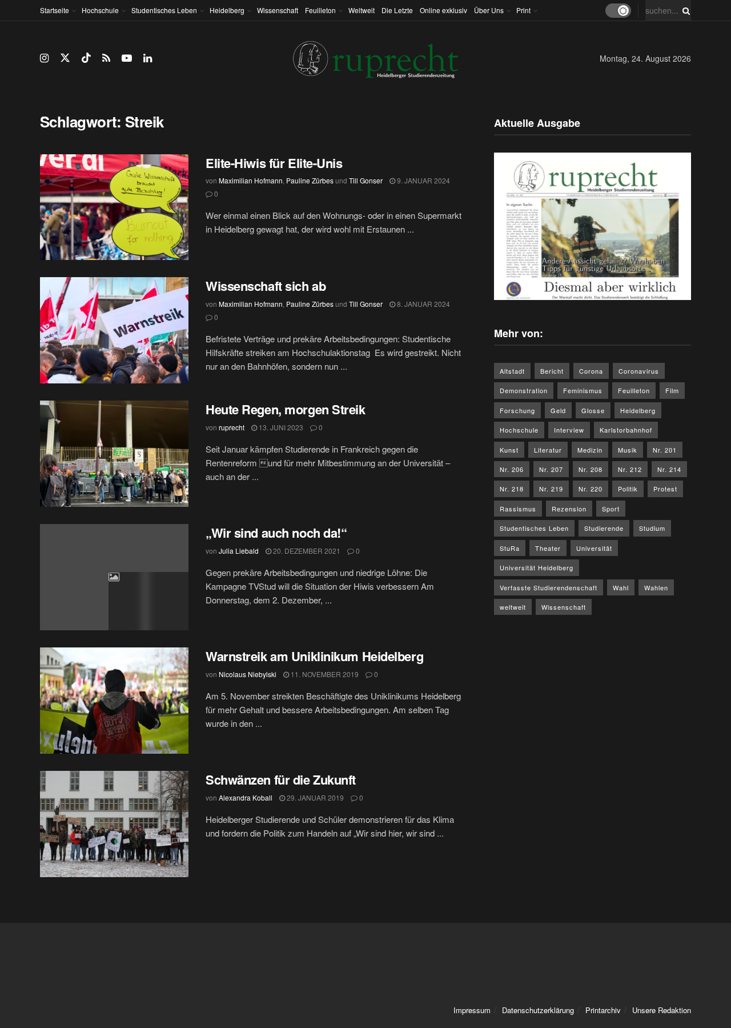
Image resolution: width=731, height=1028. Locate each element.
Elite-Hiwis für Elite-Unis (276, 163)
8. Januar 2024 (422, 304)
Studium (652, 528)
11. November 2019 (324, 674)
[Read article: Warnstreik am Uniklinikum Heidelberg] (114, 700)
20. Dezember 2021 (305, 550)
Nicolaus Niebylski (247, 674)
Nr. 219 (551, 488)
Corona (591, 370)
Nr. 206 (512, 469)
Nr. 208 (591, 469)
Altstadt (512, 370)
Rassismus (518, 508)
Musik (627, 449)
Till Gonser (366, 180)
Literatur (548, 449)
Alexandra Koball (245, 797)
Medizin (590, 449)
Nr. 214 (669, 469)
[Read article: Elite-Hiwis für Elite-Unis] (114, 207)
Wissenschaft (277, 10)
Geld (558, 410)
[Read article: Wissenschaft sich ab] (114, 330)
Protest (665, 488)
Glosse (593, 410)
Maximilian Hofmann (251, 180)
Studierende (604, 528)
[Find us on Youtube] (127, 58)
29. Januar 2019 (314, 797)
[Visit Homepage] (376, 58)
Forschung (517, 410)
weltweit (513, 606)
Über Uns (489, 10)
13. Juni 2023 (280, 427)
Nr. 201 (665, 449)
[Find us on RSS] (106, 58)
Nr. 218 (512, 488)
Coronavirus (638, 370)
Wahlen (656, 587)
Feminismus (583, 390)
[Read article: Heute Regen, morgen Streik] (114, 454)
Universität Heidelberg (536, 567)
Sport (611, 508)
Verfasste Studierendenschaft (548, 587)
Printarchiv (603, 1010)
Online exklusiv (443, 10)
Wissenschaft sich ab (266, 286)
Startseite (54, 10)
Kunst (509, 449)
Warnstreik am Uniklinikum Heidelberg (314, 656)
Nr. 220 (591, 488)
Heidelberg (227, 10)
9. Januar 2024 (422, 180)
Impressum (472, 1010)
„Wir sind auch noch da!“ (276, 532)
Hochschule (100, 10)
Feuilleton (320, 10)
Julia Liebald (239, 550)
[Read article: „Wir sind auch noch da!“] (114, 577)
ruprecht (231, 427)
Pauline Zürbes (310, 180)
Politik (628, 488)
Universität (594, 548)
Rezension (569, 508)
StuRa (510, 548)
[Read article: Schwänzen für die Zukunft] (114, 824)
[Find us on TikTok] (86, 58)
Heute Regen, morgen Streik (286, 409)
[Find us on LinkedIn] (147, 58)
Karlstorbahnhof (626, 429)
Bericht (552, 370)
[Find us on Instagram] (44, 58)
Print (523, 10)
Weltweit (361, 10)
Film (672, 390)
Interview (569, 429)
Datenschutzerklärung (538, 1010)
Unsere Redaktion (661, 1010)
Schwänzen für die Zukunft (281, 779)
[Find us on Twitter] (65, 58)
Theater (548, 548)
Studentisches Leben (164, 10)
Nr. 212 (630, 469)
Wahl (621, 587)
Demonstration (524, 390)
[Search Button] (684, 10)
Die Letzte (397, 10)
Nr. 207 (551, 469)
